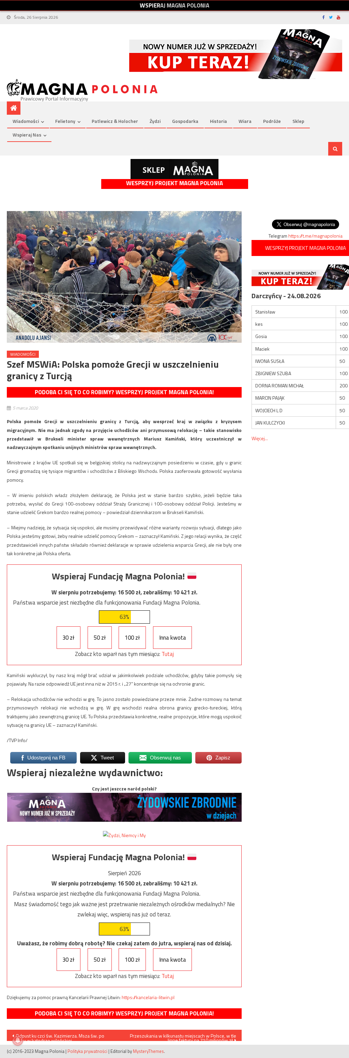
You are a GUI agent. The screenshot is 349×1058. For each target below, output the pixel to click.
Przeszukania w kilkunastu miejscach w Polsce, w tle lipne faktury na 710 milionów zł (183, 1036)
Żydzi (155, 121)
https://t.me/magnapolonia (315, 235)
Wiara (245, 121)
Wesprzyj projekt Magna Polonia (174, 183)
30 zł (68, 637)
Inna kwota (172, 637)
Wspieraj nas (27, 134)
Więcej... (260, 438)
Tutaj (168, 654)
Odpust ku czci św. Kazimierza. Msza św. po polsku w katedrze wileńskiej (58, 1036)
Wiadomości (26, 121)
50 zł (100, 637)
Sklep (298, 121)
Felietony (65, 121)
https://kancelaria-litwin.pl (148, 997)
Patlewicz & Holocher (115, 121)
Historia (218, 121)
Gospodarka (185, 121)
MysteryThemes (148, 1051)
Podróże (272, 121)
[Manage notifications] (17, 1040)
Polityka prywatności (87, 1051)
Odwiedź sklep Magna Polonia (174, 169)
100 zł (132, 637)
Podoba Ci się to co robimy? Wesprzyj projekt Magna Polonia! (124, 392)
